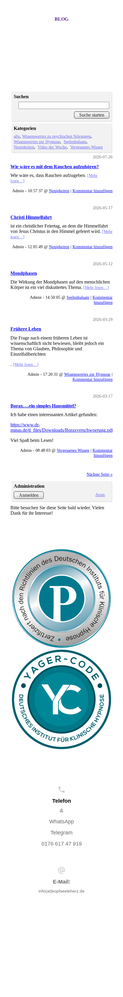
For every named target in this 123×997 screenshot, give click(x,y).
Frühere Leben (25, 328)
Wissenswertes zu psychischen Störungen (56, 136)
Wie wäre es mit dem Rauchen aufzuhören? (54, 166)
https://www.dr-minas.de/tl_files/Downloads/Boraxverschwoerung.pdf (61, 427)
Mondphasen (23, 273)
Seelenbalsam (75, 141)
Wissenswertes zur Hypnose (37, 141)
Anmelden (29, 495)
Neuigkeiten (24, 147)
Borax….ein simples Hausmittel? (43, 405)
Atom (100, 494)
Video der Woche (52, 147)
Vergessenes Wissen (86, 147)
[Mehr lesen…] (96, 287)
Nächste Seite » (100, 474)
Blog (61, 19)
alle (17, 136)
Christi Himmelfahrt (31, 217)
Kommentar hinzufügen (93, 190)
